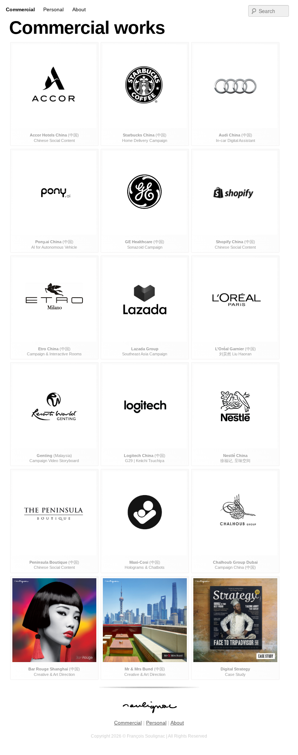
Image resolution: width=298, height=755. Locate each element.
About (79, 9)
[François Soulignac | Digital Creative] (149, 1)
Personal (53, 9)
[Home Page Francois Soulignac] (149, 716)
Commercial (20, 9)
